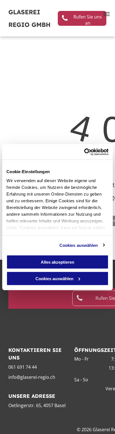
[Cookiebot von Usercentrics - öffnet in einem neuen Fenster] (84, 152)
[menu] (106, 14)
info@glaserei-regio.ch (31, 377)
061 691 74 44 (22, 367)
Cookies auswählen (78, 245)
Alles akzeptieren (57, 262)
